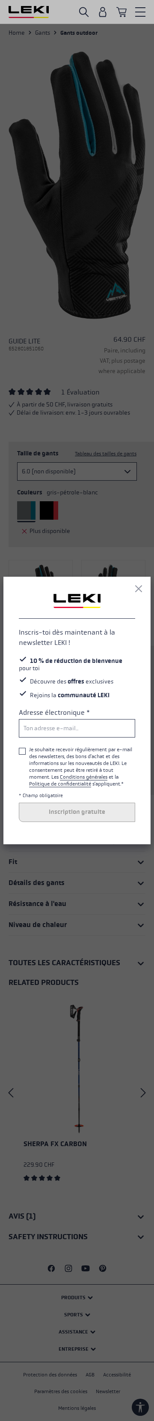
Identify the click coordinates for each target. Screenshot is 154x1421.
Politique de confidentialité (60, 784)
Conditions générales (83, 777)
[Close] (138, 589)
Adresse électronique (54, 712)
